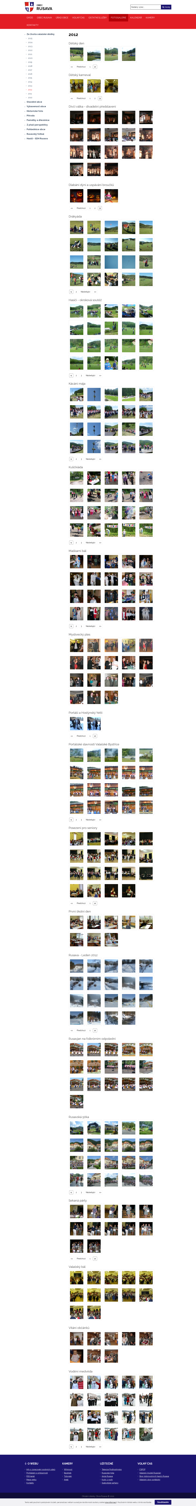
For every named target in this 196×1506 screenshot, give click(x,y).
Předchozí (81, 67)
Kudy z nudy (107, 1480)
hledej (167, 7)
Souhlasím (163, 1502)
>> (95, 292)
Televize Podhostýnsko (112, 1469)
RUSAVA (44, 7)
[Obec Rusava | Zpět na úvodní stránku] (29, 7)
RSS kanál (30, 1476)
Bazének (67, 1473)
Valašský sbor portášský (149, 1480)
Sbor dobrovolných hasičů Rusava (154, 1476)
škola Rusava (107, 1476)
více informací (110, 1502)
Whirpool (68, 1469)
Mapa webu (31, 1480)
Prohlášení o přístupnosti (37, 1473)
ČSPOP (142, 1469)
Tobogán (68, 1476)
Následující (85, 292)
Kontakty (30, 1483)
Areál (66, 1480)
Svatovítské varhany (110, 1483)
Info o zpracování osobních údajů (40, 1469)
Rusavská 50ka (108, 1473)
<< (72, 67)
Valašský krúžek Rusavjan (150, 1473)
